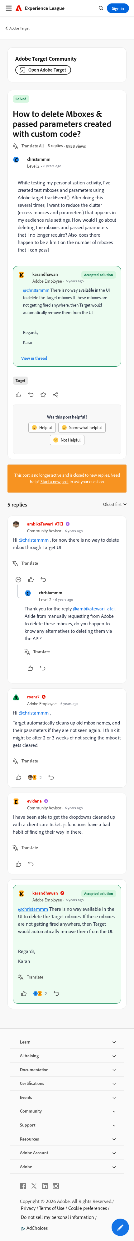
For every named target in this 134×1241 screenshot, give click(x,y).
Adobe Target (19, 28)
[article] (67, 553)
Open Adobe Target (47, 70)
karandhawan (45, 274)
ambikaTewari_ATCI (45, 523)
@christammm (36, 290)
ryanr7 (33, 696)
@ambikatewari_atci (94, 608)
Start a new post (55, 481)
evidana (34, 800)
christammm (38, 159)
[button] (33, 146)
